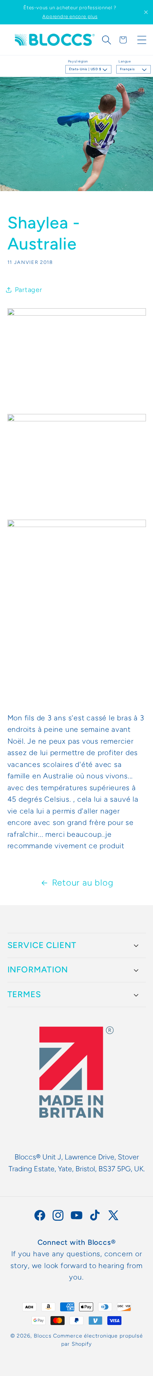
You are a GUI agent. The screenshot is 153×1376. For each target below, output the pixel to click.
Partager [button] (28, 290)
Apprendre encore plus (69, 16)
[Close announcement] (146, 12)
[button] (106, 40)
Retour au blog (83, 882)
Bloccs (43, 1335)
